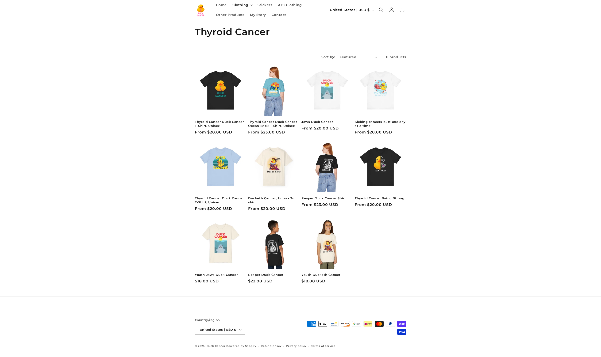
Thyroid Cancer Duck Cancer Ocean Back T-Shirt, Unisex (272, 124)
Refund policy (271, 346)
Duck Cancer (216, 346)
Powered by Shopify (241, 346)
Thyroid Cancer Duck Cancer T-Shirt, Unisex (219, 124)
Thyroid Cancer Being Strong (379, 198)
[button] (242, 5)
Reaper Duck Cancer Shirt (323, 198)
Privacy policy (296, 346)
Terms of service (323, 346)
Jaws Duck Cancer (317, 122)
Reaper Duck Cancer (265, 275)
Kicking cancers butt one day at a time (380, 124)
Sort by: (328, 57)
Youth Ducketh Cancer (320, 275)
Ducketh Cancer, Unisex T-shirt (271, 200)
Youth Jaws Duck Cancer (216, 275)
